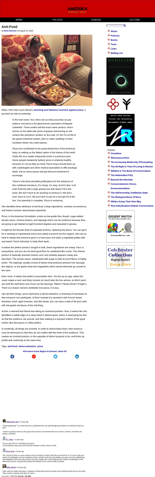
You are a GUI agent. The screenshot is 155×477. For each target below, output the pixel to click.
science (96, 20)
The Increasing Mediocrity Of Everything (132, 162)
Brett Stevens (10, 31)
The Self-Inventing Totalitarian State (129, 193)
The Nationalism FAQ (122, 175)
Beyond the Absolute (122, 179)
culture (134, 20)
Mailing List (117, 53)
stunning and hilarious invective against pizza (58, 110)
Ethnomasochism (120, 158)
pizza (40, 346)
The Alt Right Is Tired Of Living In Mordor (132, 166)
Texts (113, 44)
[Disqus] (45, 387)
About (114, 31)
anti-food (12, 346)
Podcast (115, 35)
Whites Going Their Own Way (126, 201)
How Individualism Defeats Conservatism (132, 206)
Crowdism (116, 153)
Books (114, 40)
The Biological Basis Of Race (126, 197)
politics (58, 20)
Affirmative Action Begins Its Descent (40, 351)
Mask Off (62, 351)
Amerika (20, 476)
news (19, 20)
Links (114, 49)
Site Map (28, 476)
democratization (27, 346)
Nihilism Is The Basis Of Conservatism (131, 171)
